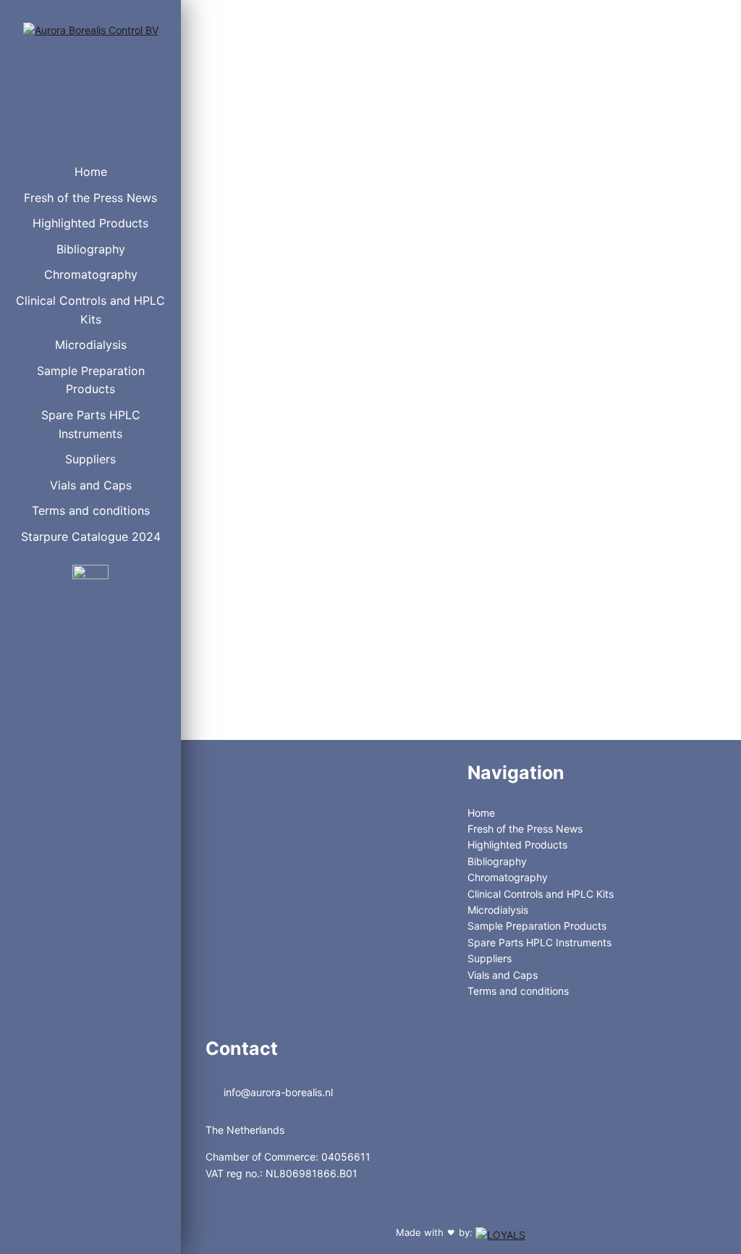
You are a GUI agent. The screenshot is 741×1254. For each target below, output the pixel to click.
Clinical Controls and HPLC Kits (90, 310)
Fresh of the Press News (90, 197)
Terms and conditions (91, 510)
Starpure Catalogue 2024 (91, 536)
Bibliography (90, 249)
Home (91, 171)
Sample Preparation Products (91, 380)
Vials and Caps (91, 485)
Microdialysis (91, 344)
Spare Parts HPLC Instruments (90, 424)
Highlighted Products (90, 223)
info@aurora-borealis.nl (277, 1092)
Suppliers (90, 459)
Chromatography (90, 274)
